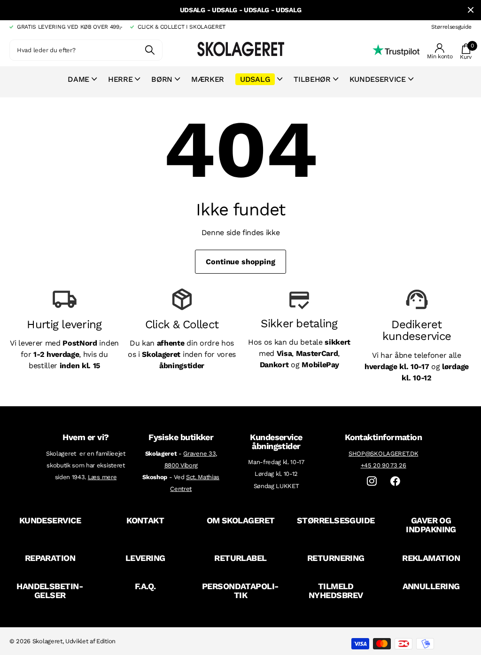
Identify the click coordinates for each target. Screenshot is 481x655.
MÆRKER (207, 79)
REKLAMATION (431, 558)
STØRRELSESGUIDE (336, 520)
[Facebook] (395, 481)
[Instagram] (372, 481)
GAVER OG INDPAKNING (431, 524)
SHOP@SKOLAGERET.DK (383, 453)
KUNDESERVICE (50, 520)
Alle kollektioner (82, 84)
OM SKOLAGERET (241, 520)
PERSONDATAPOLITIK (240, 590)
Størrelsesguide (451, 27)
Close (470, 10)
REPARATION (50, 558)
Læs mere (102, 477)
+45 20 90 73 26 (383, 465)
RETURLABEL (240, 558)
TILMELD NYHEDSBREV (336, 590)
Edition (106, 641)
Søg (150, 50)
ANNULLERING (431, 586)
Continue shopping (240, 261)
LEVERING (145, 558)
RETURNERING (336, 558)
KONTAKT (145, 520)
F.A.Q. (145, 586)
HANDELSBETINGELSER (50, 590)
